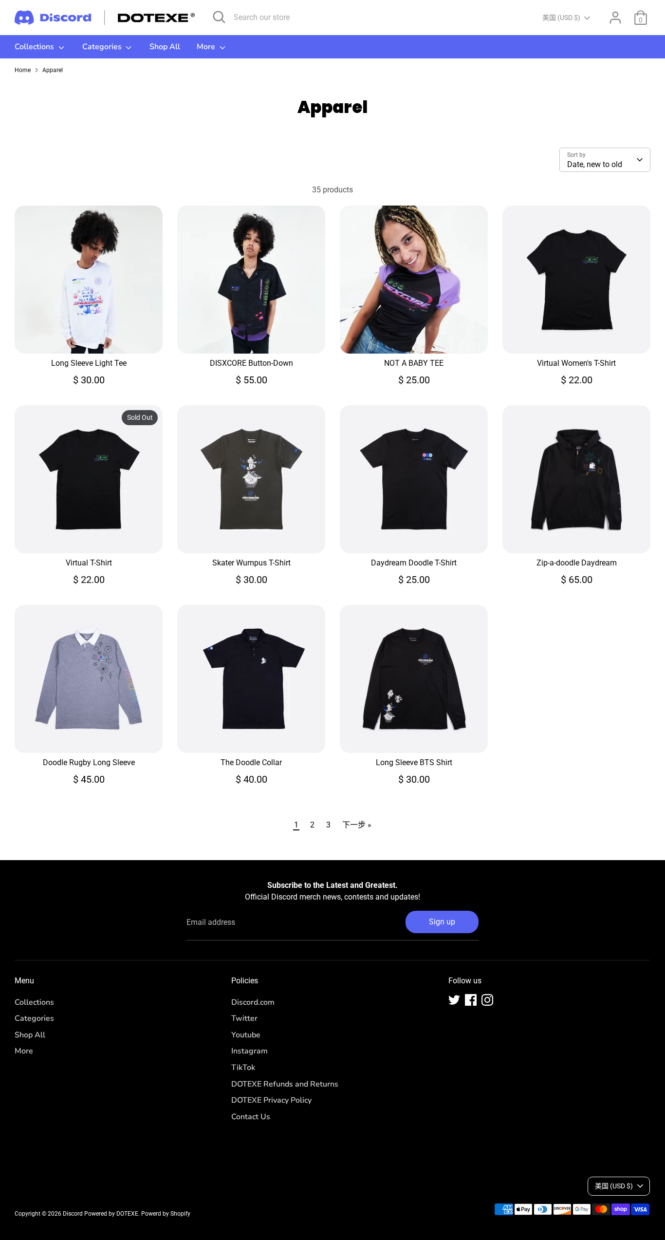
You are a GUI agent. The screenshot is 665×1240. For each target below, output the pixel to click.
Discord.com (253, 1002)
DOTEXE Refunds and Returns (284, 1084)
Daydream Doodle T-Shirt (414, 562)
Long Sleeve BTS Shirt (414, 762)
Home (23, 70)
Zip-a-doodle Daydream (576, 562)
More (207, 46)
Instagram (249, 1051)
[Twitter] (454, 1000)
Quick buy (89, 337)
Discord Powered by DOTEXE (100, 1213)
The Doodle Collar (251, 762)
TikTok (243, 1067)
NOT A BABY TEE (413, 363)
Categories (103, 46)
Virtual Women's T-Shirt (576, 363)
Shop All (164, 46)
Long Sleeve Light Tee (89, 363)
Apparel (52, 70)
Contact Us (250, 1116)
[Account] (615, 17)
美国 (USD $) (561, 17)
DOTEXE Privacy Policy (271, 1100)
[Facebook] (471, 1000)
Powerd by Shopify (165, 1213)
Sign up (442, 921)
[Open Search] (219, 17)
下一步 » (356, 824)
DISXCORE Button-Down (251, 363)
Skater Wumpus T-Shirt (251, 562)
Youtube (245, 1035)
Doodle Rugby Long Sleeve (89, 762)
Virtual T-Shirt (89, 562)
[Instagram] (487, 1000)
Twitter (244, 1018)
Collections (35, 46)
